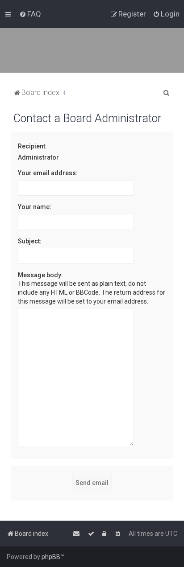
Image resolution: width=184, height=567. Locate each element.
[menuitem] (30, 14)
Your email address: (48, 173)
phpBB (51, 556)
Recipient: (32, 146)
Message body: (40, 275)
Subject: (30, 241)
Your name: (34, 206)
